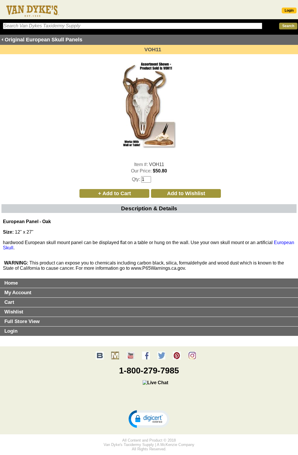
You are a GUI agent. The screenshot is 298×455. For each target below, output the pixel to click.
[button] (149, 418)
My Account (17, 292)
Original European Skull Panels (43, 40)
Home (11, 283)
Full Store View (22, 321)
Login (289, 10)
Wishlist (13, 312)
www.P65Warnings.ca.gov (158, 268)
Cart (9, 302)
